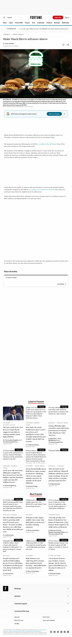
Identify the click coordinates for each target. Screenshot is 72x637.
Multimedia (65, 23)
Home (5, 23)
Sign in (67, 17)
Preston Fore (9, 573)
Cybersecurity (54, 514)
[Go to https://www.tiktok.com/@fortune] (65, 632)
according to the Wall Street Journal (41, 189)
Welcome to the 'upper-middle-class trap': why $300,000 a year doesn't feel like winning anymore (33, 29)
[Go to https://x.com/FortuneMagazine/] (55, 632)
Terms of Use (42, 629)
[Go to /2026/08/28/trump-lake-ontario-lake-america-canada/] (58, 413)
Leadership (40, 23)
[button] (5, 23)
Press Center (46, 617)
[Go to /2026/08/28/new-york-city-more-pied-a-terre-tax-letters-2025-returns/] (36, 413)
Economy (6, 422)
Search (10, 17)
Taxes (28, 425)
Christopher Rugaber (12, 440)
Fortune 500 (19, 23)
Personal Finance (33, 422)
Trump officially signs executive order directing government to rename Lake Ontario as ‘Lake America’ (58, 430)
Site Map (16, 623)
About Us (16, 617)
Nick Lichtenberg (33, 530)
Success (51, 466)
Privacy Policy (5, 631)
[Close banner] (64, 114)
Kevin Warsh (40, 466)
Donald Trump (62, 422)
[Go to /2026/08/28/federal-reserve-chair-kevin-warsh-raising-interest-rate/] (13, 413)
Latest (11, 23)
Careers (60, 466)
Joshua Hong (9, 535)
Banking (51, 422)
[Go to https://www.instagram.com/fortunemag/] (61, 632)
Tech (33, 23)
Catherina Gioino (33, 445)
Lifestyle (49, 23)
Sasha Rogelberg (10, 485)
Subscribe (58, 17)
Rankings (57, 23)
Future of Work (54, 555)
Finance (27, 23)
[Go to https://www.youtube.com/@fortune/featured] (68, 632)
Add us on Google (54, 114)
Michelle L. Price (55, 438)
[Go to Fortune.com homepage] (36, 17)
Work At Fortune (18, 620)
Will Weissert (52, 440)
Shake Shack (18, 34)
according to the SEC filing (47, 144)
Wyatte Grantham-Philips (56, 532)
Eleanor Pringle (33, 486)
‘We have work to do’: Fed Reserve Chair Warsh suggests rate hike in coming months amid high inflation (13, 432)
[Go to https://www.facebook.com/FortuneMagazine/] (51, 632)
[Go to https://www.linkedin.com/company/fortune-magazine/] (58, 632)
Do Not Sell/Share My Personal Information (33, 631)
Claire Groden (9, 43)
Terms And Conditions (49, 620)
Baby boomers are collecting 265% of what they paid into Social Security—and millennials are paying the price (36, 563)
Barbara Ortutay (55, 530)
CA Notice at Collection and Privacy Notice (17, 631)
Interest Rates (9, 425)
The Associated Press (10, 442)
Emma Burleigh (55, 484)
